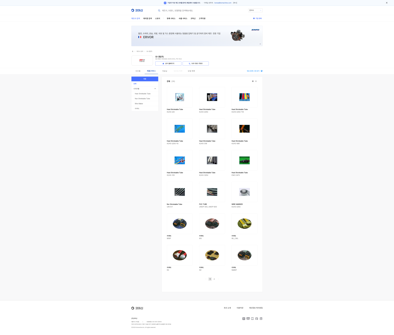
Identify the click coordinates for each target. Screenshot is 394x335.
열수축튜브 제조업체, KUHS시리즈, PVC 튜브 (168, 59)
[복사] (235, 3)
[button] (388, 317)
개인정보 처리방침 (256, 308)
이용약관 (240, 308)
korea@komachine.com (223, 3)
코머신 (193, 18)
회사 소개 (227, 308)
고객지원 (202, 18)
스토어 (157, 18)
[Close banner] (387, 2)
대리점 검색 (147, 18)
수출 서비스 (183, 18)
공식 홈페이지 (169, 63)
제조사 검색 (135, 18)
